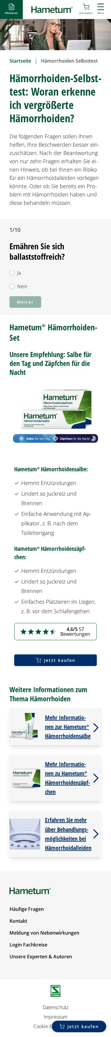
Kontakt (18, 921)
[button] (11, 9)
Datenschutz (55, 1007)
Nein (22, 286)
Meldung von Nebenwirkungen (44, 933)
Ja (19, 272)
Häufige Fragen (26, 909)
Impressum (55, 1017)
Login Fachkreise (28, 944)
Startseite (20, 61)
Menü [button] (100, 13)
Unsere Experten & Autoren (40, 956)
